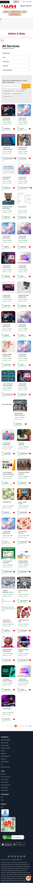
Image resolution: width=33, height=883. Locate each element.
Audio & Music (5, 761)
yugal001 (6, 246)
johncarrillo (7, 719)
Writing (3, 751)
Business (3, 759)
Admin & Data (4, 742)
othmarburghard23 (9, 158)
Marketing (3, 753)
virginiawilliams (24, 600)
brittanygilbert (23, 630)
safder (21, 276)
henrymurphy (7, 659)
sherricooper (23, 158)
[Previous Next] (8, 140)
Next (14, 140)
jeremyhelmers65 (9, 394)
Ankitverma (7, 187)
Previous (2, 140)
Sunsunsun (19, 423)
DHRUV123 (7, 217)
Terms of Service (5, 776)
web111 (6, 541)
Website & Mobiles (6, 740)
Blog (2, 800)
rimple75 (22, 335)
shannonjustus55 (24, 659)
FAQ (2, 797)
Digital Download (15, 11)
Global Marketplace (15, 14)
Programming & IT (6, 748)
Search (26, 86)
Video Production (5, 756)
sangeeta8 (23, 246)
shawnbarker (7, 364)
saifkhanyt (7, 276)
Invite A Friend (4, 790)
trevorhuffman (24, 541)
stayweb (22, 689)
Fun (2, 764)
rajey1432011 (7, 453)
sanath (22, 364)
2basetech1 (7, 689)
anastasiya (7, 128)
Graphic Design (5, 745)
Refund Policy (4, 782)
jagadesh (6, 335)
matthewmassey (24, 453)
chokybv (6, 482)
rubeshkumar (23, 394)
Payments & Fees (5, 785)
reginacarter (23, 482)
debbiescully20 (8, 571)
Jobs (24, 11)
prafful (22, 128)
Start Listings (4, 2)
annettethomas (24, 571)
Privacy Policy (4, 779)
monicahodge (23, 512)
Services (6, 11)
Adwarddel (7, 305)
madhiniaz (7, 630)
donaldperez (23, 305)
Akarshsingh (23, 217)
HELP (2, 807)
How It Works (4, 787)
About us (3, 774)
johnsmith (6, 512)
